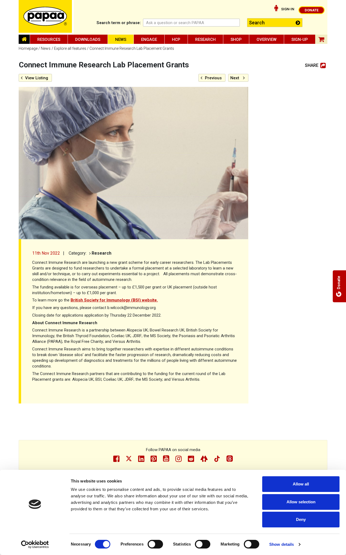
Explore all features (70, 48)
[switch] (155, 544)
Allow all (301, 484)
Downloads (87, 39)
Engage (149, 39)
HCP (176, 39)
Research (205, 39)
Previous (213, 77)
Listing (36, 77)
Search (119, 22)
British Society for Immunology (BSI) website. (114, 300)
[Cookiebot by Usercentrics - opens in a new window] (35, 544)
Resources (48, 39)
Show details (281, 544)
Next (234, 77)
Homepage (28, 48)
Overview (267, 39)
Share (311, 65)
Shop (236, 39)
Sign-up (299, 39)
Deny (301, 519)
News (120, 39)
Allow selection (301, 502)
